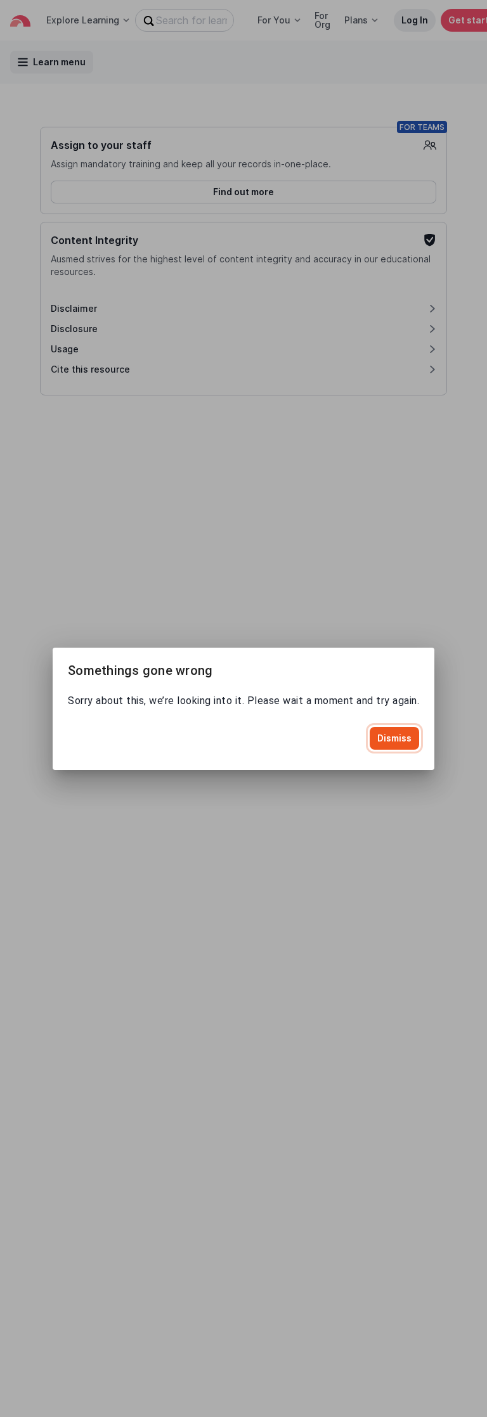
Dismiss (394, 738)
